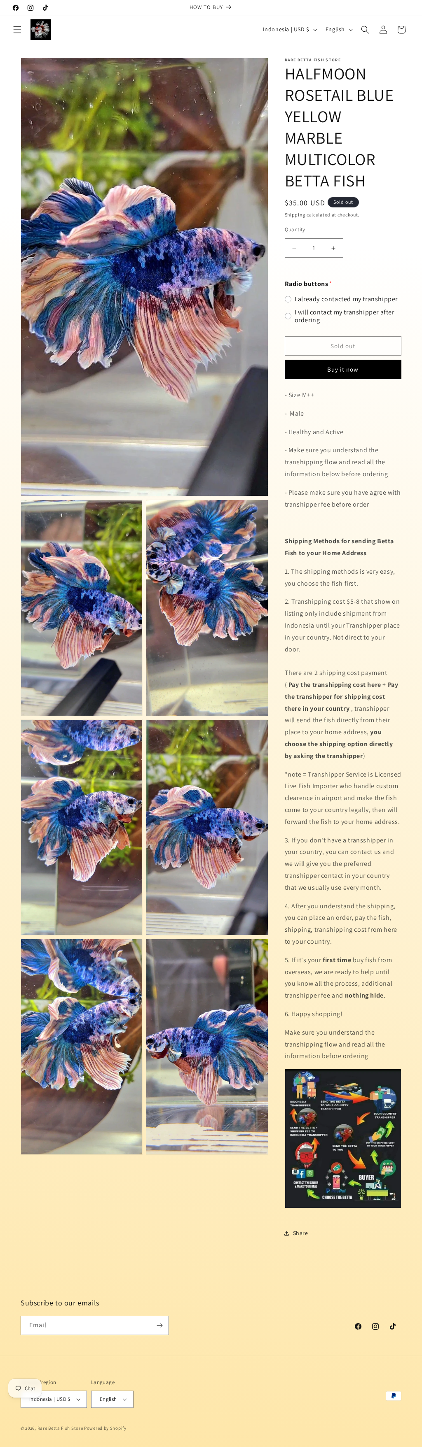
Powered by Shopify (105, 1428)
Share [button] (300, 1233)
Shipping (295, 215)
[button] (17, 30)
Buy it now (343, 369)
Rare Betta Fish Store (60, 1428)
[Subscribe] (159, 1325)
